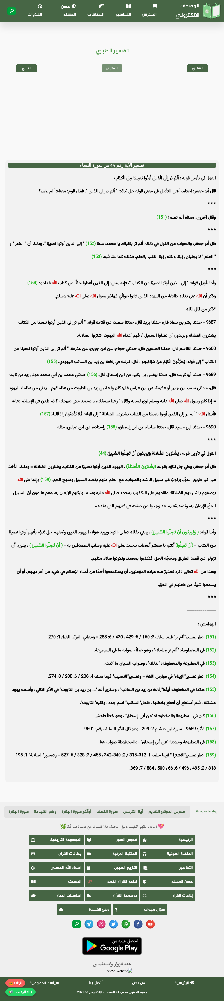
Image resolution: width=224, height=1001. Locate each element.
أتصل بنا (96, 983)
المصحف (74, 882)
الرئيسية (185, 840)
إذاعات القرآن (182, 896)
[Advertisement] (112, 116)
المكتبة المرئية (124, 854)
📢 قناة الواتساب (20, 992)
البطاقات (95, 14)
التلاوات (35, 14)
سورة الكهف (107, 811)
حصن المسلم (68, 10)
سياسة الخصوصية (44, 983)
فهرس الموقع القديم (166, 811)
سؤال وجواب (154, 909)
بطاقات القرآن (69, 854)
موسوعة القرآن (125, 896)
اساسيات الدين (69, 896)
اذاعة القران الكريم (122, 882)
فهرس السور (127, 840)
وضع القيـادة (45, 811)
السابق (198, 68)
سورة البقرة (19, 811)
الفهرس (149, 14)
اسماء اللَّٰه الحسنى (66, 868)
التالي (26, 68)
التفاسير (123, 14)
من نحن (138, 983)
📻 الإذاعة (15, 983)
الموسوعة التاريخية (65, 840)
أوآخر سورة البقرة (76, 811)
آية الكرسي (133, 811)
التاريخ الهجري (125, 868)
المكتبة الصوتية (180, 854)
